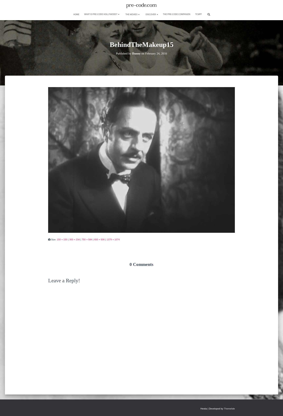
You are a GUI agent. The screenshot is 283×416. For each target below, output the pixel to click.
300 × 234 (74, 239)
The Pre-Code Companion (176, 14)
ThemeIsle (229, 408)
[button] (118, 14)
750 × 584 (87, 239)
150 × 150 (62, 239)
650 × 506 (99, 239)
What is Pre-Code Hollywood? (101, 14)
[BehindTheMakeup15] (141, 159)
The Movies (131, 14)
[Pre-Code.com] (141, 6)
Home (76, 14)
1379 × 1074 (113, 239)
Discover (150, 14)
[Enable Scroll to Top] (276, 409)
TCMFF (198, 14)
